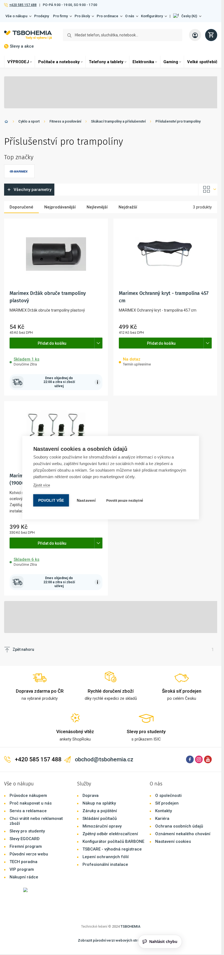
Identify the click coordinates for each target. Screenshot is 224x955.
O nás (129, 16)
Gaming (170, 61)
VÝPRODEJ (18, 61)
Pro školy (82, 16)
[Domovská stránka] (6, 122)
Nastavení (86, 500)
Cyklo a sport (29, 121)
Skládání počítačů (99, 818)
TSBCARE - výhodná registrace (112, 849)
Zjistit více (41, 485)
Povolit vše (51, 500)
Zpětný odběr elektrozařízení (110, 833)
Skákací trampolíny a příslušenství (118, 121)
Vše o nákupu (16, 16)
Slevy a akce (22, 46)
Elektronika (143, 61)
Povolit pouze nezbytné (124, 500)
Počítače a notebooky (59, 61)
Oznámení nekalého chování (182, 833)
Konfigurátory (152, 16)
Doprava (90, 795)
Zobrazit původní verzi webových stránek (111, 940)
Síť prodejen (167, 803)
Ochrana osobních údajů (179, 826)
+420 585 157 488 (23, 5)
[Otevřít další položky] (98, 343)
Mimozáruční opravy (102, 826)
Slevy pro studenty (27, 831)
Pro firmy (60, 16)
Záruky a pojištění (99, 810)
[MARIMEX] (19, 171)
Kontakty (163, 810)
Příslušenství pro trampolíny (178, 121)
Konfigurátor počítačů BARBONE (113, 841)
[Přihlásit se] (195, 35)
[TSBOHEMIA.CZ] (28, 35)
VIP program (22, 869)
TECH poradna (23, 861)
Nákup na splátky (99, 803)
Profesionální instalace (105, 864)
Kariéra (162, 818)
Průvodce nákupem (28, 795)
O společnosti (168, 795)
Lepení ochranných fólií (105, 856)
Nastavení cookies (173, 841)
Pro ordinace (107, 16)
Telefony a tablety (106, 61)
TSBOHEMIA (130, 926)
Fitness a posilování (65, 121)
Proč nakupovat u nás (31, 803)
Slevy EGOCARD (25, 838)
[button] (187, 16)
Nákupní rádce (24, 877)
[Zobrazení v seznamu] (207, 190)
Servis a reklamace (28, 810)
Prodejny (41, 16)
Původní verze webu (29, 854)
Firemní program (26, 846)
